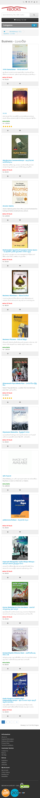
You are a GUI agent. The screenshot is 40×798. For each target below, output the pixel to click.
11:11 (5, 113)
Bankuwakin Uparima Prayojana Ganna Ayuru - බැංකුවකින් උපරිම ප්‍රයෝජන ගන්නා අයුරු (20, 251)
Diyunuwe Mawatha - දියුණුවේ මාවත (16, 432)
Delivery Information (7, 741)
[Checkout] (31, 2)
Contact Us (5, 751)
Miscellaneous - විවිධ (16, 31)
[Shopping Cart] (29, 2)
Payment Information (8, 739)
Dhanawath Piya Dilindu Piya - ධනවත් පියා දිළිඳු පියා (20, 384)
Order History (6, 772)
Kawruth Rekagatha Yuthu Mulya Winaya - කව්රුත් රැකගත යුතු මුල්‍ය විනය (19, 562)
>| (16, 722)
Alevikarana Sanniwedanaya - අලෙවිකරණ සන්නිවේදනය (18, 161)
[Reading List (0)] (26, 2)
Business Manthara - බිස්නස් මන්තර (16, 295)
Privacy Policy (5, 743)
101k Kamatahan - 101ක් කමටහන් (15, 69)
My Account (5, 770)
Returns (4, 753)
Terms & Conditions (7, 745)
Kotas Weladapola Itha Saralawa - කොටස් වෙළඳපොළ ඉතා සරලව (18, 608)
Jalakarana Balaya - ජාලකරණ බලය (15, 520)
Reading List (5, 774)
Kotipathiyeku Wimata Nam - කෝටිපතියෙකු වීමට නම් (19, 654)
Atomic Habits (8, 206)
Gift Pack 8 (7, 476)
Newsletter (5, 776)
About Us (4, 737)
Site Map (4, 755)
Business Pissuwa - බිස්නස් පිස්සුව (15, 339)
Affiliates (4, 762)
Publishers (5, 760)
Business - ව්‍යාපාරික (9, 34)
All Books (4, 765)
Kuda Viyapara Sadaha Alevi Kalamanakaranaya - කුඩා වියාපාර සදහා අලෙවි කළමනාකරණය (19, 700)
